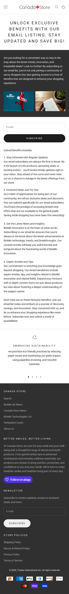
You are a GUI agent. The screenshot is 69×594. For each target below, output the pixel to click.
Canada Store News (15, 410)
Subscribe (34, 138)
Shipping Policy (12, 542)
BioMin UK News (13, 404)
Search (8, 398)
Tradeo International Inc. (29, 570)
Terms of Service (13, 560)
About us (9, 428)
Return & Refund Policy (17, 548)
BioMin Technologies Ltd (17, 416)
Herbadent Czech (13, 422)
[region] (34, 352)
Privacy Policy (12, 554)
